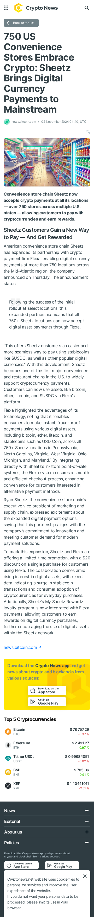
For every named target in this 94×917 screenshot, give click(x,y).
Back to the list (23, 23)
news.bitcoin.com (20, 647)
